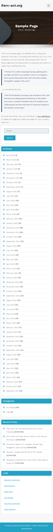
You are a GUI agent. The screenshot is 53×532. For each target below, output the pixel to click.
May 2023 (10, 314)
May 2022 (10, 368)
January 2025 (11, 223)
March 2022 (11, 377)
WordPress (26, 526)
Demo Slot (8, 492)
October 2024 (12, 237)
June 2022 (10, 364)
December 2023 (12, 282)
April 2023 (10, 318)
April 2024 (10, 264)
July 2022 (10, 359)
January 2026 (11, 169)
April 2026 (10, 155)
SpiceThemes (26, 529)
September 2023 (13, 296)
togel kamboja (9, 509)
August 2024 (11, 246)
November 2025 (12, 178)
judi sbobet (8, 498)
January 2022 (11, 386)
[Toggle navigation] (48, 5)
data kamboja (9, 486)
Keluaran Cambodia (12, 480)
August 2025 (11, 192)
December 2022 (12, 337)
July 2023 (10, 305)
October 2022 (12, 346)
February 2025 (12, 219)
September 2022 (13, 350)
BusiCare (42, 526)
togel (8, 412)
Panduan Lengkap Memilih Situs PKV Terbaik (24, 452)
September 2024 (13, 241)
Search (10, 138)
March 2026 (11, 160)
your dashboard (43, 116)
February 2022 (12, 382)
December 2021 (12, 391)
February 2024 (12, 273)
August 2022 (11, 355)
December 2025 (12, 173)
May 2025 (10, 205)
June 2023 (10, 309)
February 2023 (12, 327)
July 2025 (10, 196)
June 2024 (10, 255)
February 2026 (12, 164)
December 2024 (12, 228)
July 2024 (10, 250)
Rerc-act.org (11, 5)
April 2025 (10, 210)
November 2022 (12, 341)
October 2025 (12, 182)
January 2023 (11, 332)
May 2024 (10, 260)
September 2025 (13, 187)
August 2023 (11, 300)
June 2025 (10, 201)
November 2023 (12, 287)
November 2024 (12, 232)
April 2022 (10, 373)
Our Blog (9, 407)
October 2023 (12, 291)
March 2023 (11, 323)
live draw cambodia (12, 504)
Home (20, 30)
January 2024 (11, 278)
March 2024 (11, 269)
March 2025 (11, 214)
